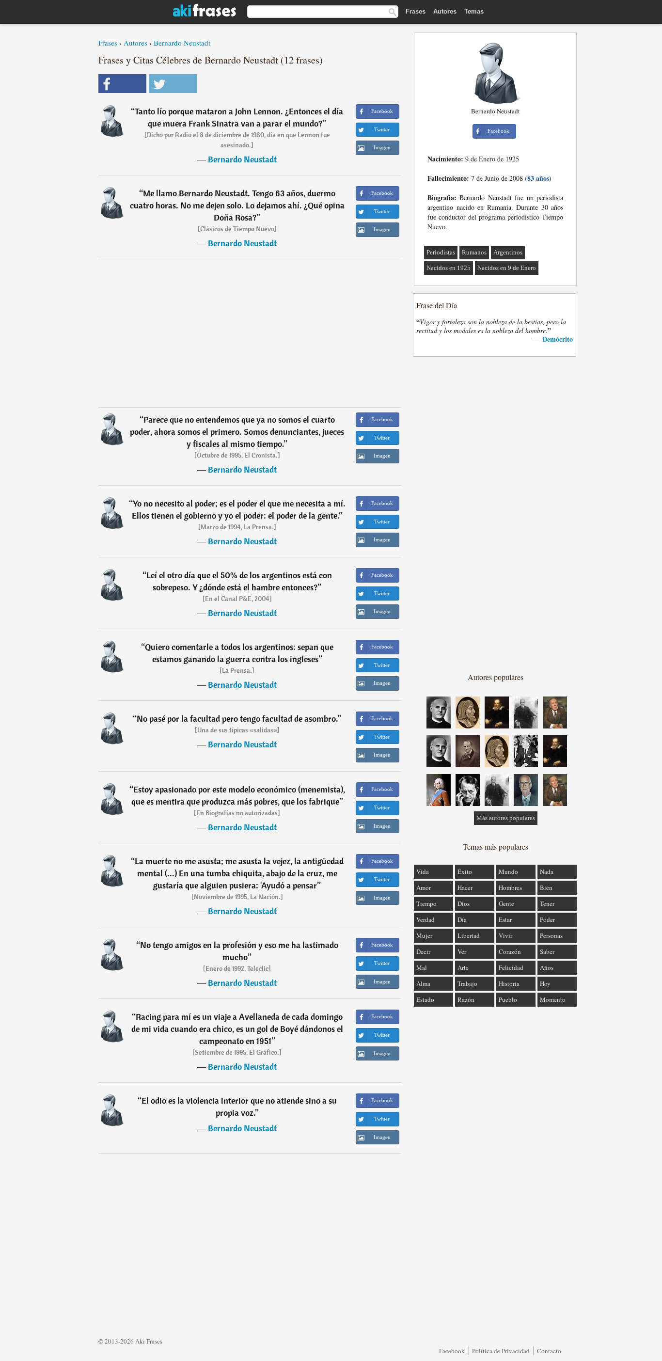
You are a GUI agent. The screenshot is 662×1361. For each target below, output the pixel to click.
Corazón (510, 951)
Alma (423, 983)
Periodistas (440, 252)
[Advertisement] (250, 333)
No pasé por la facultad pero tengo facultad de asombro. (237, 718)
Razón (465, 999)
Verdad (425, 919)
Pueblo (508, 999)
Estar (505, 919)
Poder (547, 919)
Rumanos (474, 252)
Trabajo (467, 983)
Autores (445, 11)
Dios (463, 903)
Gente (506, 903)
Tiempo (426, 903)
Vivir (505, 935)
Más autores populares (505, 818)
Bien (546, 887)
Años (546, 967)
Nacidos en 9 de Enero (506, 267)
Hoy (545, 983)
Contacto (549, 1350)
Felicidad (511, 967)
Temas (474, 11)
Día (462, 919)
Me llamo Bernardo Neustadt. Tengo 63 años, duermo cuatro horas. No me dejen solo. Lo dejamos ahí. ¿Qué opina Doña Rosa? (237, 205)
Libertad (468, 935)
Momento (553, 999)
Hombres (510, 887)
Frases (416, 11)
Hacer (465, 887)
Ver (461, 951)
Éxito (464, 871)
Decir (423, 951)
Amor (423, 887)
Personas (551, 935)
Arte (463, 967)
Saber (547, 951)
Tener (547, 903)
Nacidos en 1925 (448, 267)
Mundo (508, 871)
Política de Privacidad (501, 1350)
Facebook (452, 1350)
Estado (425, 999)
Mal (421, 967)
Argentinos (507, 252)
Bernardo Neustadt (182, 42)
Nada (546, 871)
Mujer (424, 935)
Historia (509, 983)
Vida (422, 871)
